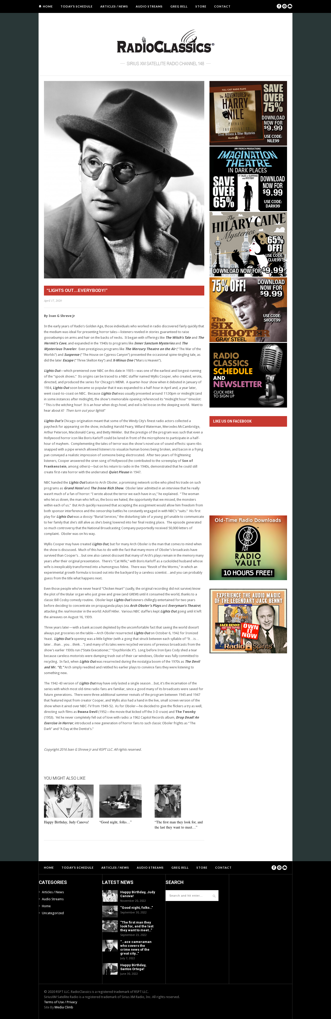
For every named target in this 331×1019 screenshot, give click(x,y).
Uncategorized (53, 913)
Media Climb (64, 1007)
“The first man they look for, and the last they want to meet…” (179, 824)
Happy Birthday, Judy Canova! (66, 821)
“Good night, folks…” (115, 821)
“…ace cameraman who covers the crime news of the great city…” (136, 947)
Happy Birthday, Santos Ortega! (133, 967)
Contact (222, 6)
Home (48, 6)
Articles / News (114, 6)
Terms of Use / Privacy (60, 1002)
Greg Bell (179, 6)
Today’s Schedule (77, 6)
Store (200, 6)
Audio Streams (149, 6)
